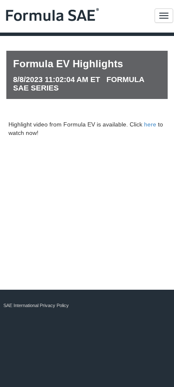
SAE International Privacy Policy (36, 305)
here (150, 124)
